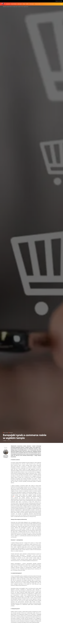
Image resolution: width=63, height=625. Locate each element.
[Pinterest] (58, 1)
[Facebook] (55, 1)
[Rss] (61, 1)
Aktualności (11, 432)
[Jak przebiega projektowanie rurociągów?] (5, 451)
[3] (13, 496)
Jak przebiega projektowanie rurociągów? (5, 456)
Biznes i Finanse (6, 432)
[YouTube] (60, 1)
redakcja (5, 440)
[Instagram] (59, 1)
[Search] (61, 3)
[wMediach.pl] (3, 3)
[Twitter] (56, 1)
